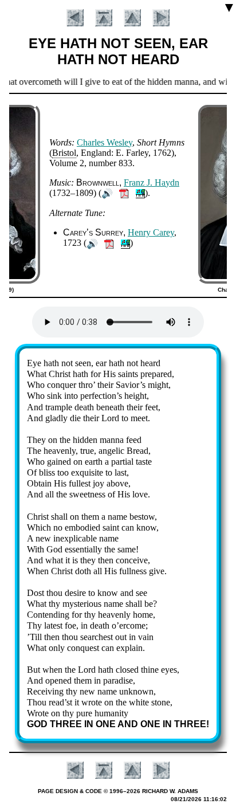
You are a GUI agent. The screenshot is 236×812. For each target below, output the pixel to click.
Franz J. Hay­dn (151, 182)
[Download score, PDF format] (124, 193)
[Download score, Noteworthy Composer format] (140, 193)
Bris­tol (64, 153)
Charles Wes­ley (104, 142)
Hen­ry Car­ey (151, 232)
